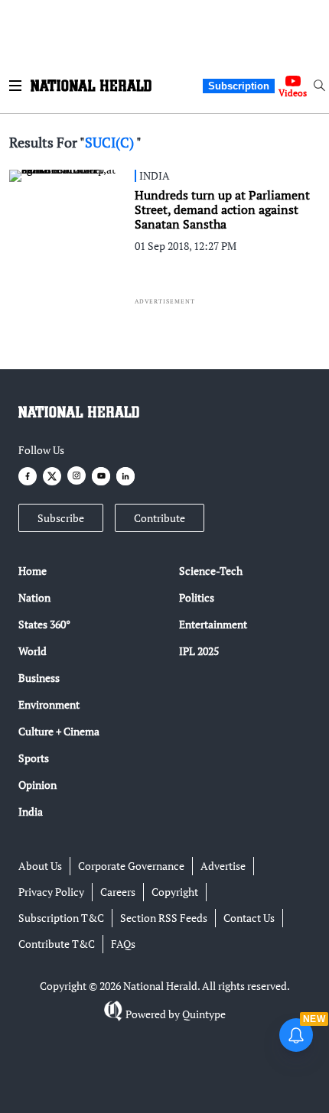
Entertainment (213, 624)
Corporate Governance (131, 865)
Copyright (174, 891)
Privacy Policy (51, 891)
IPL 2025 (199, 651)
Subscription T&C (61, 917)
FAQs (123, 943)
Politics (196, 597)
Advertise (223, 865)
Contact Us (249, 917)
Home (32, 570)
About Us (40, 865)
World (32, 651)
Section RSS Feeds (163, 917)
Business (39, 677)
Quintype (204, 1014)
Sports (33, 758)
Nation (34, 597)
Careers (117, 891)
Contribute (159, 518)
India (30, 811)
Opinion (37, 784)
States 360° (44, 624)
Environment (49, 704)
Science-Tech (211, 570)
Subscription (238, 86)
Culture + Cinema (58, 731)
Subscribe (60, 518)
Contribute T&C (56, 943)
